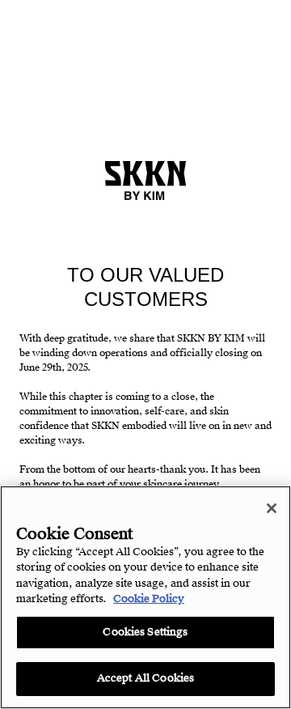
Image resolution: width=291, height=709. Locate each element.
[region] (145, 597)
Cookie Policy (148, 599)
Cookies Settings (145, 632)
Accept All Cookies (145, 678)
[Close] (271, 508)
